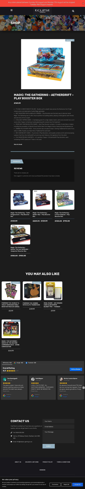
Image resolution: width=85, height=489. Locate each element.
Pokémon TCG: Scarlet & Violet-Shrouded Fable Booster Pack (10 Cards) (10, 305)
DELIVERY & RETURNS (32, 462)
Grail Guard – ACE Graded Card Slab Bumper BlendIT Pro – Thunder (53, 305)
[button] (1, 387)
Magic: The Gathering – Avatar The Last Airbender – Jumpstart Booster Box (20, 249)
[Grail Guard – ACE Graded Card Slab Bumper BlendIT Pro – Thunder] (53, 290)
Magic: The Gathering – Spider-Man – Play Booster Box (41, 214)
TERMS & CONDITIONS (63, 462)
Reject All (66, 484)
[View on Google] (4, 379)
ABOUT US (18, 462)
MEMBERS (42, 470)
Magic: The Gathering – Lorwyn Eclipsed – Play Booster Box (62, 214)
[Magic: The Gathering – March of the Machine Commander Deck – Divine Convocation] (11, 329)
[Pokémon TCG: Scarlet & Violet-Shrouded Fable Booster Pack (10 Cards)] (11, 290)
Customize (55, 484)
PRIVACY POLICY (48, 462)
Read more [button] (6, 391)
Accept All (78, 484)
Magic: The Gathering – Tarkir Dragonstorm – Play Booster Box (20, 214)
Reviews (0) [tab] (16, 161)
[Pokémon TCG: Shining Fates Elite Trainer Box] (32, 290)
